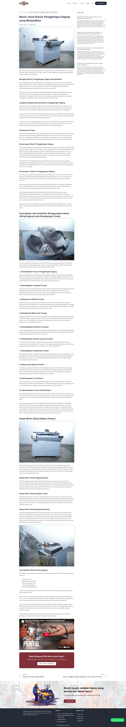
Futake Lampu (80, 716)
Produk (74, 3)
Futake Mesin (80, 720)
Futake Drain (80, 718)
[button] (77, 3)
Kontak (88, 3)
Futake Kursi (80, 714)
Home (68, 3)
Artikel (82, 3)
